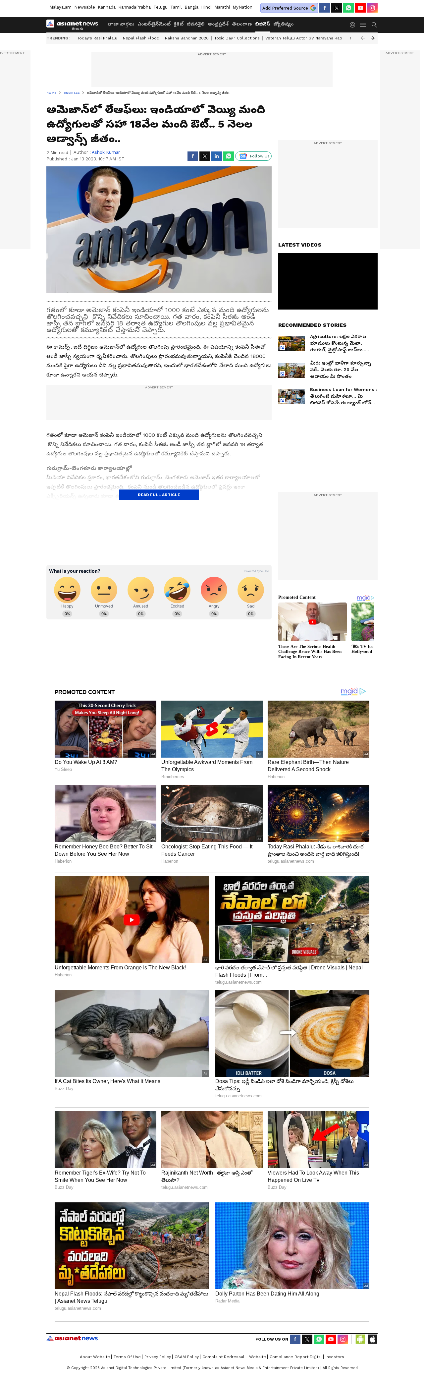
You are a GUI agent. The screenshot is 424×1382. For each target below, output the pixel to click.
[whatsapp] (348, 8)
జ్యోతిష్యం (283, 24)
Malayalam (60, 7)
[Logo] (74, 24)
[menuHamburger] (363, 24)
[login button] (354, 25)
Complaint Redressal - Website (234, 1356)
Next (373, 38)
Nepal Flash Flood (141, 38)
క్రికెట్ (179, 24)
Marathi (222, 7)
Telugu (160, 7)
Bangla (191, 7)
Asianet (72, 1338)
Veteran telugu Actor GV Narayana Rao (303, 38)
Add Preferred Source (285, 8)
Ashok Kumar (106, 152)
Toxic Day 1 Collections (237, 38)
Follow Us (260, 156)
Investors (335, 1356)
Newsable (84, 7)
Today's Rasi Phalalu (97, 38)
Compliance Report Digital (296, 1356)
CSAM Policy (187, 1356)
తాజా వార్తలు (120, 24)
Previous (363, 38)
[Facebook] (324, 8)
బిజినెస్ (262, 24)
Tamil (176, 7)
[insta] (372, 8)
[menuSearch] (374, 25)
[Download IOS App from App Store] (372, 1339)
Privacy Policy (157, 1356)
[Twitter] (336, 8)
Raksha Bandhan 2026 (187, 38)
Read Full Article (159, 494)
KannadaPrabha (134, 7)
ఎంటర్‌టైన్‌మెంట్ (154, 24)
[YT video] (360, 8)
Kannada (107, 7)
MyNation (242, 7)
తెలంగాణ (242, 24)
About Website (95, 1356)
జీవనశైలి (195, 24)
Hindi (206, 7)
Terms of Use (127, 1356)
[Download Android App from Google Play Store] (360, 1339)
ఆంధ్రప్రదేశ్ (218, 24)
